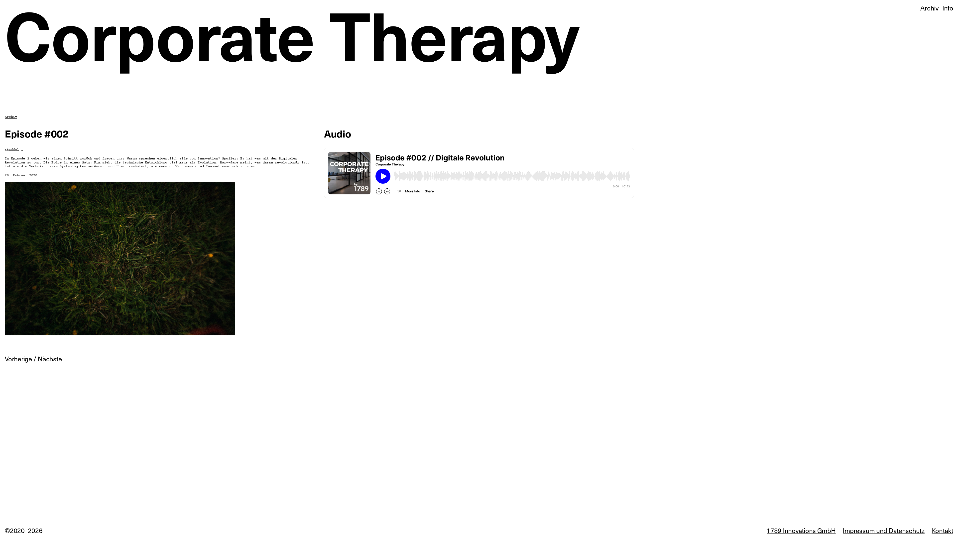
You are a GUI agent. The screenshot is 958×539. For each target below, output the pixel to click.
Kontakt (942, 530)
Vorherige (19, 359)
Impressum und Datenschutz (884, 530)
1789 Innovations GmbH (801, 530)
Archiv (11, 117)
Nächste (50, 359)
